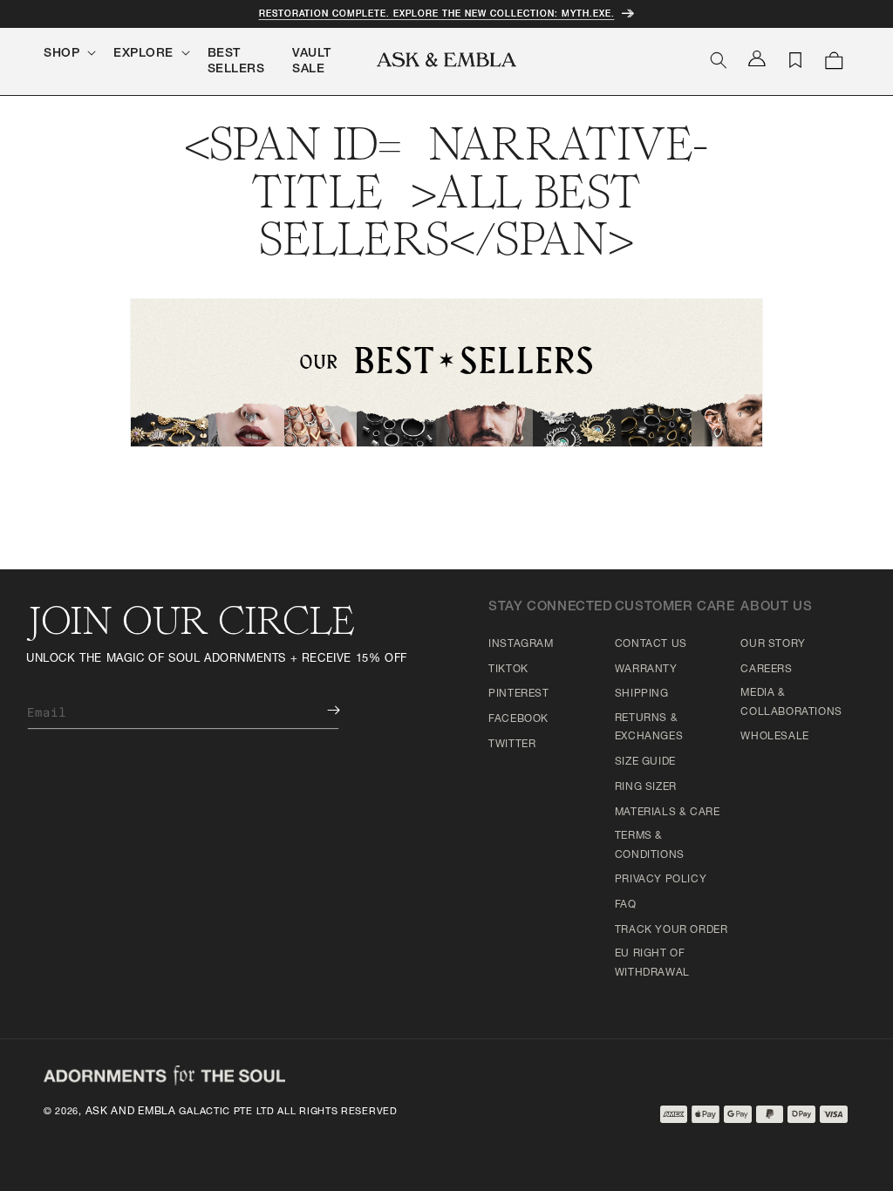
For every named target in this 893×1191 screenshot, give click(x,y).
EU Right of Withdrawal (652, 963)
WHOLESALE (774, 737)
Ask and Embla (130, 1111)
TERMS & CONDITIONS (650, 846)
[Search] (718, 60)
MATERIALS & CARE (667, 812)
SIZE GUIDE (645, 762)
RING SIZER (646, 787)
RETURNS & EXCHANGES (649, 728)
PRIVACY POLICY (660, 880)
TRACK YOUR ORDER (671, 930)
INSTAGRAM (520, 644)
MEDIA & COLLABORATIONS (791, 703)
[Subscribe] (321, 710)
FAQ (626, 905)
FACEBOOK (518, 719)
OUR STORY (772, 644)
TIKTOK (508, 669)
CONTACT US (651, 644)
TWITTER (511, 744)
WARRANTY (646, 669)
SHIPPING (642, 694)
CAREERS (766, 669)
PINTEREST (518, 694)
